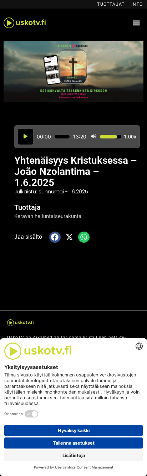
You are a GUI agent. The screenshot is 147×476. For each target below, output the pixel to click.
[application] (77, 137)
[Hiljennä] (93, 137)
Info (137, 4)
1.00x (130, 136)
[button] (136, 23)
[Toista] (25, 137)
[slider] (62, 136)
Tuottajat (111, 4)
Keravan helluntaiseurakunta (47, 216)
